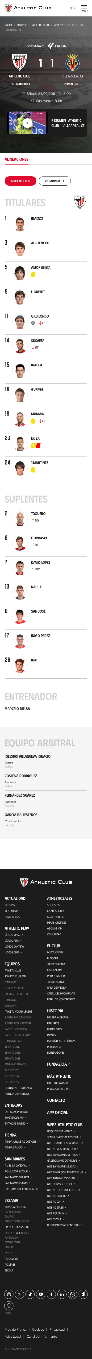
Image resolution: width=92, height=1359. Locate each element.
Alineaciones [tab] (17, 159)
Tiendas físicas (14, 1147)
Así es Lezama (13, 1211)
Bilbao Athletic (14, 988)
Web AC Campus (56, 1195)
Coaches (10, 1246)
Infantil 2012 (12, 1046)
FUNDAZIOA (57, 1064)
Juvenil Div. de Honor (18, 1017)
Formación (11, 1237)
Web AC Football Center (62, 1189)
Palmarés (53, 1023)
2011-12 (58, 25)
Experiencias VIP (14, 1117)
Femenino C (11, 999)
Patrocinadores (57, 975)
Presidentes (54, 1046)
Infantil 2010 (13, 1052)
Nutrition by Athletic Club (63, 1225)
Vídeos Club (12, 952)
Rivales (51, 1035)
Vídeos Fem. (12, 940)
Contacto (56, 1100)
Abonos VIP (54, 928)
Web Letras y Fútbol (59, 1184)
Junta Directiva (56, 964)
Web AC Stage (55, 1207)
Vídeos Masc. (13, 934)
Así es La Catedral (16, 1165)
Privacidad (57, 1329)
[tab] (20, 180)
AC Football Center (17, 1232)
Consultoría (12, 1242)
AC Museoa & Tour (16, 1171)
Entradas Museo (15, 1123)
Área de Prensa (56, 987)
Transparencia (56, 981)
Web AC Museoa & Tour (61, 1148)
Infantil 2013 (12, 1058)
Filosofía (53, 958)
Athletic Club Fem (15, 976)
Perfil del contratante (61, 999)
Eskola (9, 1270)
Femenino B (11, 982)
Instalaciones (55, 969)
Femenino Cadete (15, 1040)
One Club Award (57, 1082)
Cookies (38, 1329)
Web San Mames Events (61, 1166)
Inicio (8, 25)
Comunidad (54, 934)
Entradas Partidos (16, 1111)
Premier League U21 (16, 993)
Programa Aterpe (58, 1088)
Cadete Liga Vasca (16, 1029)
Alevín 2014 (12, 1076)
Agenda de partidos (17, 1093)
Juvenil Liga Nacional (18, 1023)
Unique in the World (59, 1131)
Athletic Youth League (18, 1011)
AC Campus (11, 1258)
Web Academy (55, 1213)
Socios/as (53, 904)
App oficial (57, 1112)
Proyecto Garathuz (17, 1226)
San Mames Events (16, 1183)
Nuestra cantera (15, 1207)
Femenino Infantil (15, 1064)
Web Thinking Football (61, 1178)
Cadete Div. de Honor (17, 1035)
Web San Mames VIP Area (62, 1154)
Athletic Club (40, 25)
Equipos (22, 25)
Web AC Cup (54, 1201)
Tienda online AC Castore (20, 1141)
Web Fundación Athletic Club (65, 1172)
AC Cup (9, 1252)
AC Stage (10, 1264)
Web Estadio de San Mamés (63, 1142)
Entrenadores (56, 1052)
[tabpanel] (46, 507)
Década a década (58, 1017)
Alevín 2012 (12, 1070)
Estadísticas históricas (61, 1040)
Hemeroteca (12, 916)
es (71, 8)
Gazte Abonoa (56, 910)
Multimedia (11, 910)
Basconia (11, 1005)
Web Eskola (54, 1219)
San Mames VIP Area (17, 1177)
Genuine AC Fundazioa (18, 1087)
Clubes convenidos (17, 1221)
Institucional (55, 952)
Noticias (10, 904)
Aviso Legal (13, 1336)
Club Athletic (55, 916)
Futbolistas (54, 1029)
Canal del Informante (61, 993)
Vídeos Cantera (14, 946)
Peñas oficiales (56, 922)
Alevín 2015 (12, 1081)
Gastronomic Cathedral (20, 1188)
